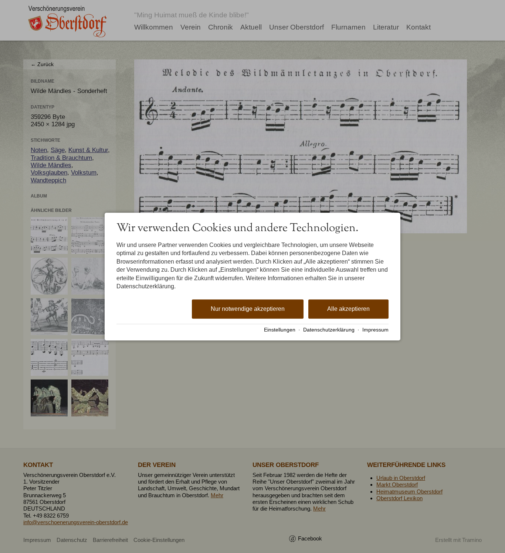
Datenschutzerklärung (329, 330)
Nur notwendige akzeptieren (248, 309)
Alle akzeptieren (348, 309)
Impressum (375, 330)
